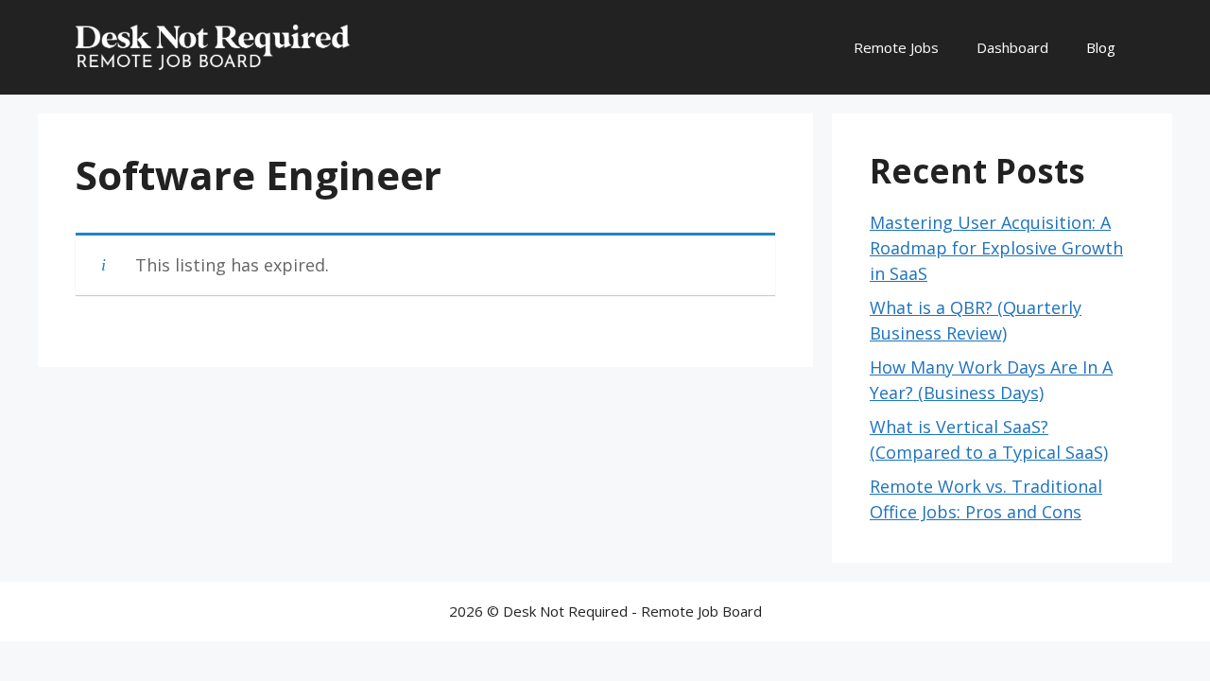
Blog (1100, 47)
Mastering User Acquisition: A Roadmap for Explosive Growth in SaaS (996, 248)
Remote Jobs (896, 47)
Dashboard (1012, 47)
